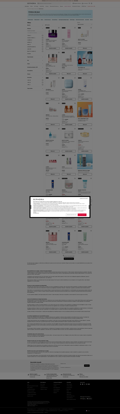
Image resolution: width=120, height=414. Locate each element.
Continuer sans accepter (84, 198)
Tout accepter (82, 214)
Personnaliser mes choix (72, 214)
